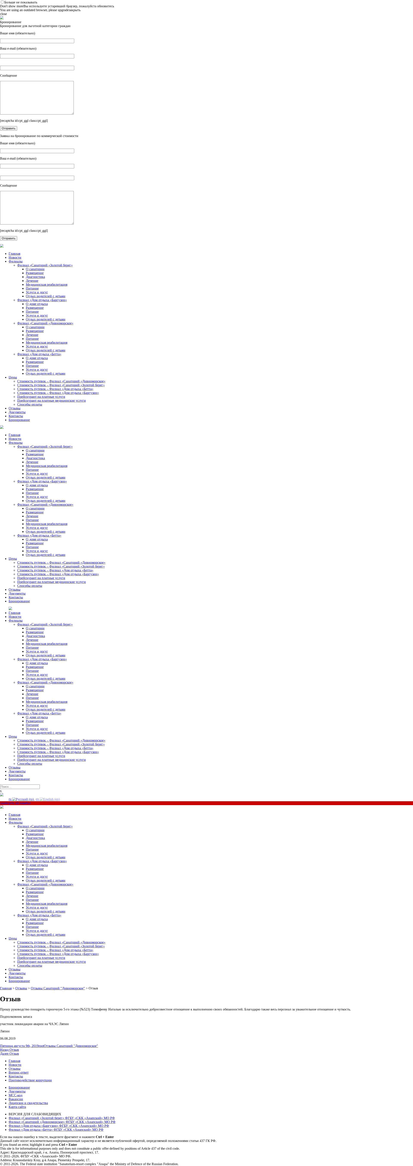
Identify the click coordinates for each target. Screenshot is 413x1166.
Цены (13, 377)
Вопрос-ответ (19, 1072)
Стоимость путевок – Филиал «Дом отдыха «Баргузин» (58, 393)
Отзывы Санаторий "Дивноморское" (71, 1046)
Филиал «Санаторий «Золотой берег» (45, 265)
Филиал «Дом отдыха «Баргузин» (42, 300)
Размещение (35, 273)
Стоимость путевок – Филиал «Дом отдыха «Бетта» (55, 389)
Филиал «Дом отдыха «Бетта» (39, 354)
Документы (17, 412)
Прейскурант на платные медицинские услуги (51, 400)
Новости (15, 257)
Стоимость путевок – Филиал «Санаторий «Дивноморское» (61, 381)
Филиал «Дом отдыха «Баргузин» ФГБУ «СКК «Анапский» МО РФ (59, 1126)
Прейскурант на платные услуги (41, 396)
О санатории (35, 269)
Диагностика (35, 277)
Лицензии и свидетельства (28, 1103)
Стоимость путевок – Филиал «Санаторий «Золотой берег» (61, 385)
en (38, 799)
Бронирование (19, 420)
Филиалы (16, 261)
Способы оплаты (29, 404)
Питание (32, 288)
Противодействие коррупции (30, 1080)
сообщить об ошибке (15, 803)
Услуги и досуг (37, 292)
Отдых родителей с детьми (45, 296)
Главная (14, 253)
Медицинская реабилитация (46, 284)
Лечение (32, 280)
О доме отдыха (37, 304)
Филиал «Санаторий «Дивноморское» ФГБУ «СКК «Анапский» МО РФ (62, 1122)
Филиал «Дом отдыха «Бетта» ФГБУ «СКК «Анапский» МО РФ (56, 1129)
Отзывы (14, 408)
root (41, 1046)
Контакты (16, 416)
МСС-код (15, 1095)
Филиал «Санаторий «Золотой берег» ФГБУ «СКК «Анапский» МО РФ (62, 1118)
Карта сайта (17, 1107)
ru (10, 799)
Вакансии (16, 1099)
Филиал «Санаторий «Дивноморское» (45, 323)
